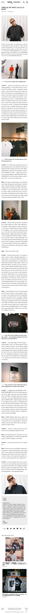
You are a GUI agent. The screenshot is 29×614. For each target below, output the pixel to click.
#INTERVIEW (10, 11)
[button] (26, 611)
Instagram (5, 522)
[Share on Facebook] (7, 528)
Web (4, 521)
